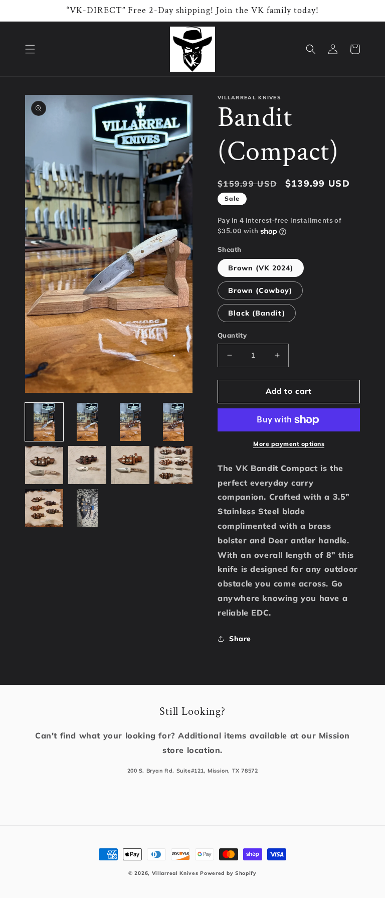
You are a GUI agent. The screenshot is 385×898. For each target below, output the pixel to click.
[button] (30, 49)
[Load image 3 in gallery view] (130, 422)
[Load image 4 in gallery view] (173, 422)
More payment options (288, 443)
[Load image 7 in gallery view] (130, 465)
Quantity (232, 335)
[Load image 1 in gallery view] (44, 422)
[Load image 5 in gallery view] (44, 465)
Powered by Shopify (228, 873)
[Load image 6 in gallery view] (87, 465)
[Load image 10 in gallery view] (87, 508)
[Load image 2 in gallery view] (87, 422)
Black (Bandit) (256, 313)
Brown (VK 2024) (260, 267)
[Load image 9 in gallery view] (44, 508)
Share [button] (240, 638)
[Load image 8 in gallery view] (173, 465)
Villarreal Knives (175, 873)
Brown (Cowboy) (260, 290)
